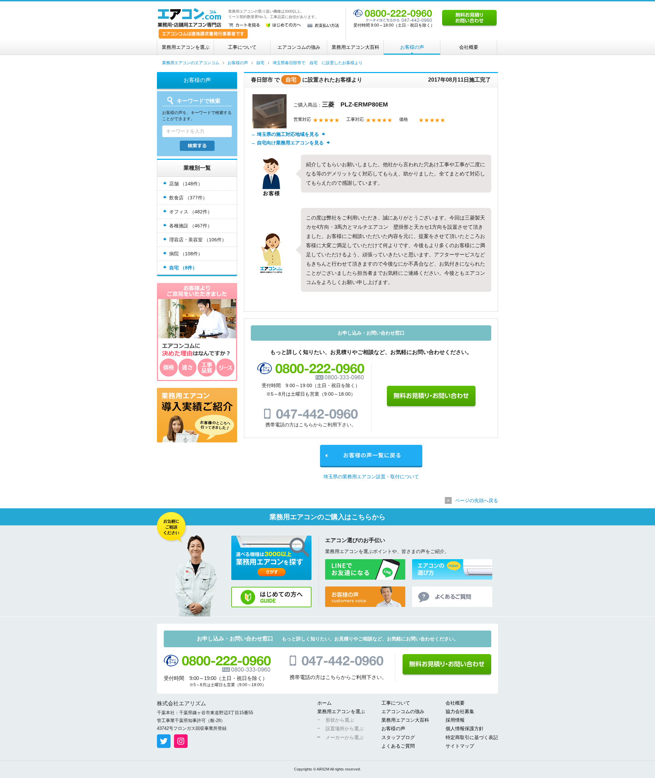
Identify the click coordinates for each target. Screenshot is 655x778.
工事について (242, 47)
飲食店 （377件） (188, 197)
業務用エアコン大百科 (355, 47)
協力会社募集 (460, 711)
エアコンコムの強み (298, 47)
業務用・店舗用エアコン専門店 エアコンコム (189, 17)
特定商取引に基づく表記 (472, 737)
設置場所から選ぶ (344, 728)
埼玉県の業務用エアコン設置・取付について (371, 476)
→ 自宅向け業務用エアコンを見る (287, 142)
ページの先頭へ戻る (476, 500)
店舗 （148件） (186, 183)
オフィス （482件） (190, 211)
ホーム (324, 703)
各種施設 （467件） (190, 225)
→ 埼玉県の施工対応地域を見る (285, 134)
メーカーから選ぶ (344, 737)
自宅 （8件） (183, 267)
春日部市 (262, 80)
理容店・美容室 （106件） (198, 239)
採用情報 (455, 720)
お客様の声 (412, 47)
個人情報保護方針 (465, 728)
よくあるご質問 (398, 746)
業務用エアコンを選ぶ (185, 47)
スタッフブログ (398, 737)
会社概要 (468, 47)
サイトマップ (460, 746)
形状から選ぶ (339, 720)
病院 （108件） (186, 253)
